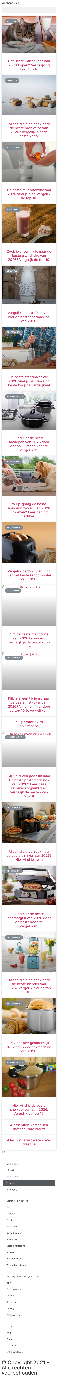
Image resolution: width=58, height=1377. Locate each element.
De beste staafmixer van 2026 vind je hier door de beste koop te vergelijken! (29, 381)
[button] (29, 10)
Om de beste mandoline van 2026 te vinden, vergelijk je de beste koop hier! (29, 640)
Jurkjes (10, 1295)
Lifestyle (10, 1170)
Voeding (10, 1183)
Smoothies (11, 1239)
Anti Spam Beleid (14, 1352)
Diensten (10, 1213)
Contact (10, 1339)
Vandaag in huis (14, 1315)
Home (9, 1326)
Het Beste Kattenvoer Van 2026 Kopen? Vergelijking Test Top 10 (29, 65)
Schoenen (11, 1302)
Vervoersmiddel (14, 1258)
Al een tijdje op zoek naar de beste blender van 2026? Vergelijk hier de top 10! (29, 986)
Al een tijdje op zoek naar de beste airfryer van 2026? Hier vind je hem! (29, 855)
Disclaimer (11, 1345)
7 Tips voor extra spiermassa (29, 724)
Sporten (10, 1252)
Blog (8, 1332)
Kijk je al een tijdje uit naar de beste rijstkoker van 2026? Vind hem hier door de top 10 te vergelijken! (29, 704)
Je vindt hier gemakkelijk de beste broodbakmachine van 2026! (29, 1047)
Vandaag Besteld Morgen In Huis (22, 1276)
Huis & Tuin (12, 1176)
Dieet (9, 1207)
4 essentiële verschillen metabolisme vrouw (29, 1127)
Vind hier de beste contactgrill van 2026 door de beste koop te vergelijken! (29, 920)
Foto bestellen (13, 1289)
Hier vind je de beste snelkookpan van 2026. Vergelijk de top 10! (29, 1109)
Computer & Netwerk (17, 1200)
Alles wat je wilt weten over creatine (29, 1142)
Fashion (10, 1220)
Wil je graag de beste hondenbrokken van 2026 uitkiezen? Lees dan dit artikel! (29, 510)
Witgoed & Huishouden (18, 1265)
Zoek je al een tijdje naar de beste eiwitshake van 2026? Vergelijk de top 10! (29, 255)
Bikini (9, 1282)
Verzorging (11, 1189)
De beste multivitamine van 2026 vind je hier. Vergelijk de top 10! (29, 194)
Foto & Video (12, 1226)
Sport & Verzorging (15, 1245)
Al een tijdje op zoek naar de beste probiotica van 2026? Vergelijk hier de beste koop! (29, 130)
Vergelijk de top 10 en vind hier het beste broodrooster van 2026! (29, 575)
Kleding (10, 1308)
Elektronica (12, 1163)
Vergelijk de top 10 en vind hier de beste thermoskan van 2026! (29, 317)
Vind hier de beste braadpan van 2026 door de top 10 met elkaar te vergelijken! (29, 444)
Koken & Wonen (14, 1233)
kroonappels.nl (10, 3)
